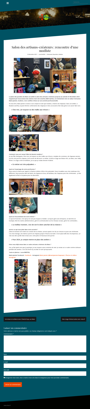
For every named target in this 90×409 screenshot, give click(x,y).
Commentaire (9, 334)
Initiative (61, 54)
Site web (6, 370)
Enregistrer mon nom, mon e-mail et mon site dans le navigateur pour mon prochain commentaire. (37, 378)
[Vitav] (45, 17)
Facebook (28, 255)
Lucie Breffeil (42, 54)
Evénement (49, 54)
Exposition (55, 54)
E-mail (6, 362)
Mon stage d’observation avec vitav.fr (73, 319)
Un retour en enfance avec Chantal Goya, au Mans (20, 319)
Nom (5, 354)
